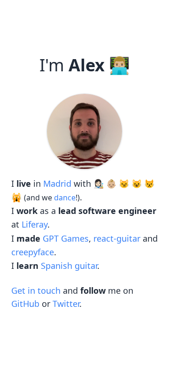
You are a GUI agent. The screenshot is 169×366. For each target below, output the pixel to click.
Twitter (66, 303)
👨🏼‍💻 (119, 65)
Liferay (34, 224)
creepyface (32, 252)
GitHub (25, 303)
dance (65, 197)
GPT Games (66, 238)
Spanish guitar (69, 265)
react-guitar (116, 238)
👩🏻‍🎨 (98, 183)
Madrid (57, 183)
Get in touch (36, 290)
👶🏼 (111, 183)
